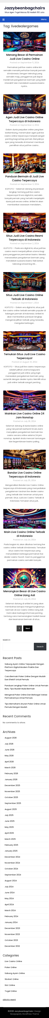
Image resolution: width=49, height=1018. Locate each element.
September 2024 (13, 874)
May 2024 (9, 898)
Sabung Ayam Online (15, 973)
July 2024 (9, 886)
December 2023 (12, 928)
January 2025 (11, 850)
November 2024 (12, 862)
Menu (44, 19)
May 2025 (9, 827)
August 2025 (11, 809)
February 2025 (11, 845)
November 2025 (12, 791)
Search (6, 639)
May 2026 (9, 755)
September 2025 (13, 803)
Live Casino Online (13, 961)
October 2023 (11, 940)
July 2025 (9, 815)
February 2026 (11, 773)
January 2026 (11, 779)
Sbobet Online (12, 979)
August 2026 (11, 737)
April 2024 (9, 904)
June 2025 (10, 821)
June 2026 (9, 749)
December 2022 (12, 946)
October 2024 (11, 868)
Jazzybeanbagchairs (24, 8)
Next (28, 628)
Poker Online (11, 967)
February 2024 (11, 916)
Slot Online (10, 985)
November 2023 (12, 934)
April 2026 (9, 761)
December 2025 (12, 785)
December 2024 (12, 856)
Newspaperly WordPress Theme (24, 1014)
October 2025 (11, 797)
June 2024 (10, 892)
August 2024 (11, 880)
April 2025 (9, 833)
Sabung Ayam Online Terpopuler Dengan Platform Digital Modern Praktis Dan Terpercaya (24, 667)
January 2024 (11, 922)
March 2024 (10, 910)
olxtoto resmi (9, 999)
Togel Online (11, 991)
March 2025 (10, 839)
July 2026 (9, 743)
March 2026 (10, 767)
